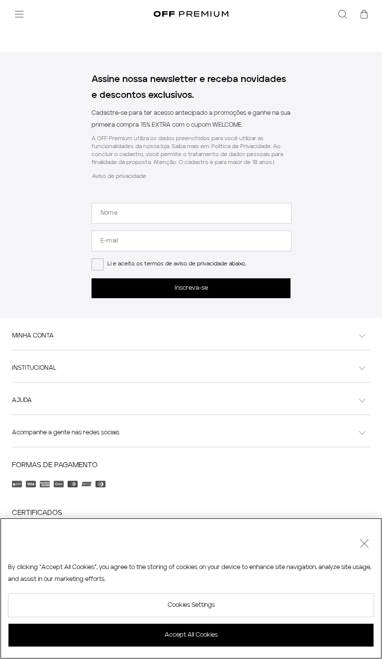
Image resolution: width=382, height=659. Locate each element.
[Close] (364, 545)
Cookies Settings (191, 605)
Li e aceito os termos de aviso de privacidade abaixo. (176, 264)
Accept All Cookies (191, 635)
